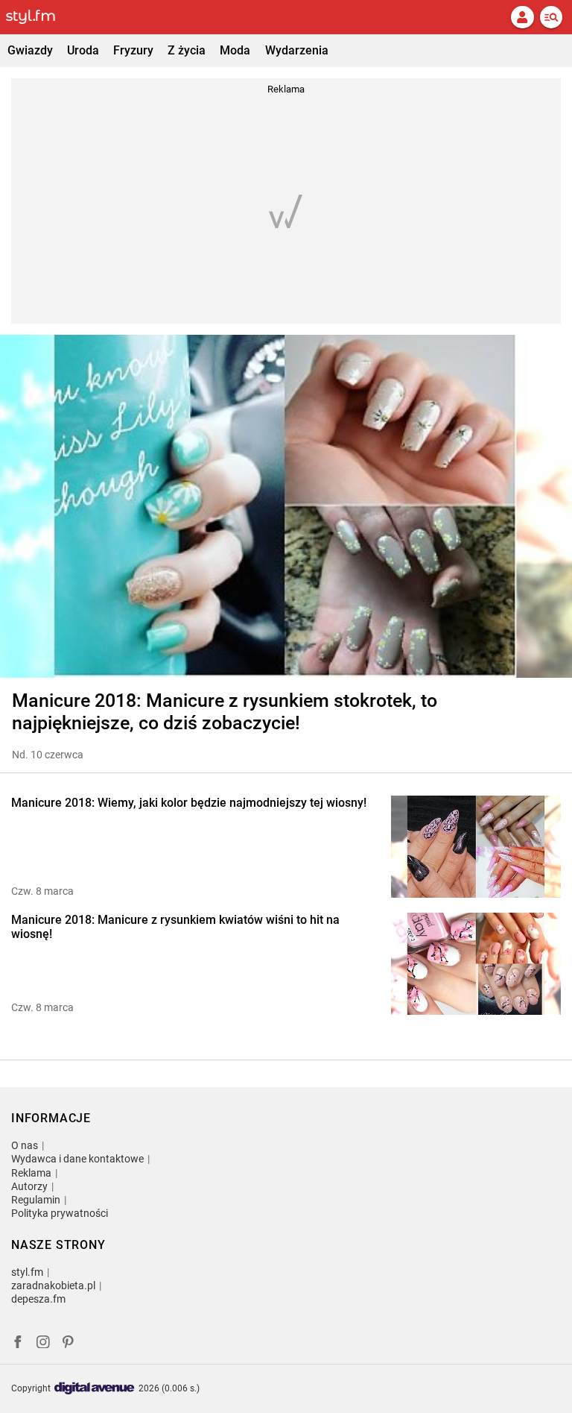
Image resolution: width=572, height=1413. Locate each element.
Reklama (31, 1173)
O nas (24, 1145)
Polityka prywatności (59, 1213)
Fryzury (133, 50)
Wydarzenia (296, 50)
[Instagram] (43, 1344)
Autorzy (29, 1186)
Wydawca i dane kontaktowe (77, 1159)
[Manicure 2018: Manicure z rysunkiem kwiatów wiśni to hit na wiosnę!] (476, 964)
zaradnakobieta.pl (53, 1285)
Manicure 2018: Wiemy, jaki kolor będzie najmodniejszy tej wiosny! (188, 803)
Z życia (187, 50)
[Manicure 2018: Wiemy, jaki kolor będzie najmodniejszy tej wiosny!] (476, 847)
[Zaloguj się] (522, 17)
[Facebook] (18, 1344)
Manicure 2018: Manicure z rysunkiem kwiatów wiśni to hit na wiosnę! (175, 927)
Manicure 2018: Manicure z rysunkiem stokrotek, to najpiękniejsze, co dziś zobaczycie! (224, 712)
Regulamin (35, 1200)
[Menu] (551, 17)
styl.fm (27, 1272)
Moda (235, 50)
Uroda (83, 50)
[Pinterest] (69, 1344)
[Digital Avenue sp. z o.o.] (95, 1388)
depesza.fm (38, 1299)
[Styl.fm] (39, 17)
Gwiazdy (30, 50)
